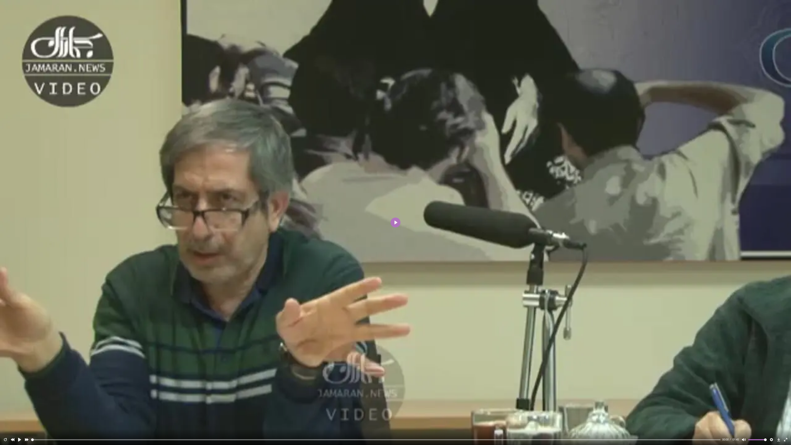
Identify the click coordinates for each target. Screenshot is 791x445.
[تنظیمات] (771, 439)
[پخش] (19, 439)
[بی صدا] (744, 439)
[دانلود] (778, 439)
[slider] (376, 440)
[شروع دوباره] (5, 439)
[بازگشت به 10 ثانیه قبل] (12, 439)
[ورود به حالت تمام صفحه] (785, 439)
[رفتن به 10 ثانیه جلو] (26, 439)
